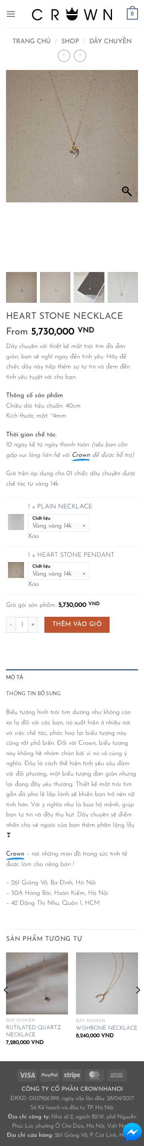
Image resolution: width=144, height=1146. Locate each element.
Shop (70, 41)
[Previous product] (80, 56)
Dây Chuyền (110, 41)
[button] (11, 14)
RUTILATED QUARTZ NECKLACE (33, 1031)
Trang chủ (31, 41)
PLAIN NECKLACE (64, 507)
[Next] (137, 1006)
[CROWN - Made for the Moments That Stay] (72, 14)
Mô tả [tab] (14, 677)
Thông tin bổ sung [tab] (33, 693)
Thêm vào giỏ (77, 624)
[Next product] (64, 56)
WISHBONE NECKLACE (107, 1028)
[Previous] (6, 1006)
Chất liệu (41, 519)
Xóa (33, 536)
